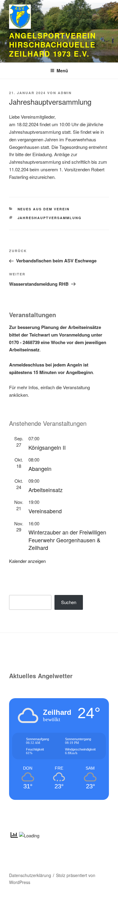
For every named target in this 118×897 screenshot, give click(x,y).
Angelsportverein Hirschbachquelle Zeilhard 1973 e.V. (52, 44)
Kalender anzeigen (27, 561)
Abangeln (39, 468)
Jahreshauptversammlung (50, 217)
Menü (62, 70)
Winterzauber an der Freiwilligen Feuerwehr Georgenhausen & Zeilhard (67, 539)
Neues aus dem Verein (44, 209)
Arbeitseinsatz (45, 490)
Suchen (68, 602)
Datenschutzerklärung (30, 875)
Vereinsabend (45, 511)
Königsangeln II (47, 447)
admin (65, 92)
